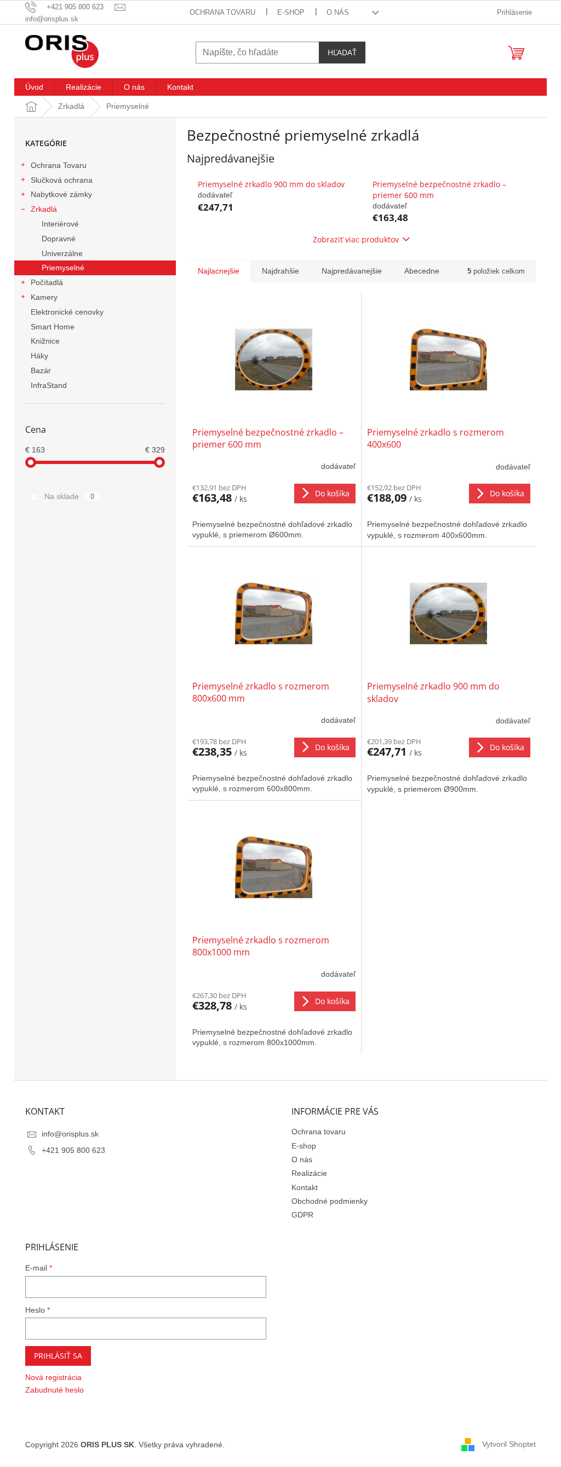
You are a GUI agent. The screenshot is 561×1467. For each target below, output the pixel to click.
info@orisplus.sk (70, 1133)
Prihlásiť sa (58, 1355)
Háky (39, 355)
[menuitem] (34, 87)
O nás (338, 12)
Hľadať (342, 52)
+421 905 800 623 (73, 1150)
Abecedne (421, 270)
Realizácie (309, 1173)
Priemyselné (63, 267)
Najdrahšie (280, 270)
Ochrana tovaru (222, 12)
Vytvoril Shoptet (509, 1444)
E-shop (291, 12)
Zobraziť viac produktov (356, 239)
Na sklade (69, 496)
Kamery (44, 297)
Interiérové (60, 223)
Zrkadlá (44, 209)
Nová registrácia (53, 1377)
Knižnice (45, 341)
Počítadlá (47, 282)
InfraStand (49, 385)
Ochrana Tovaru (59, 165)
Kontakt (304, 1187)
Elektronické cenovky (67, 312)
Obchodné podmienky (329, 1201)
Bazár (41, 370)
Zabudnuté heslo (54, 1389)
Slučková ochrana (62, 180)
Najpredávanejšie (352, 270)
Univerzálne (62, 253)
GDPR (302, 1214)
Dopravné (59, 238)
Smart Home (53, 326)
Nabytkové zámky (61, 194)
